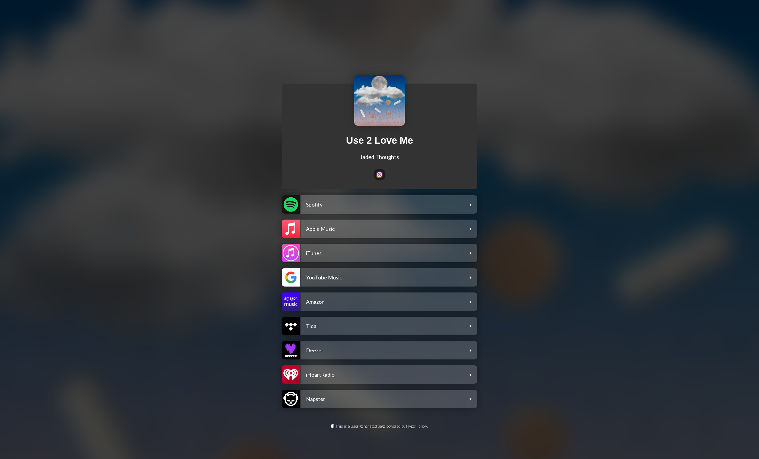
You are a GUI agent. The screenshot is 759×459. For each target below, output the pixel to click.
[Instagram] (379, 174)
